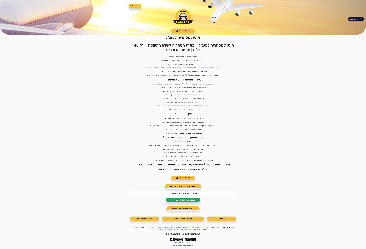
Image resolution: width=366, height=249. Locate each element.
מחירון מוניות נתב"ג (187, 227)
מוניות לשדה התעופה (203, 68)
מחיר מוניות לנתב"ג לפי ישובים (181, 229)
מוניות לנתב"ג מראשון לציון (154, 227)
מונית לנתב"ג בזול (138, 227)
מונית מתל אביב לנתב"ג (199, 229)
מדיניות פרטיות (188, 245)
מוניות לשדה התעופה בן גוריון (180, 95)
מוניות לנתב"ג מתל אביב (172, 227)
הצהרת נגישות (177, 245)
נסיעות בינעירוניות (165, 229)
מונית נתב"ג (199, 227)
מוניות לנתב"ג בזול (174, 99)
